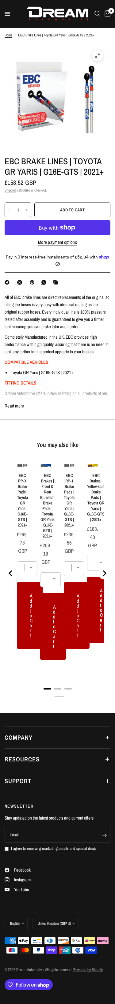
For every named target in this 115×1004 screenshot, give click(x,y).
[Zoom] (97, 55)
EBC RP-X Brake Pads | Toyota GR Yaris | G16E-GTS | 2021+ (22, 500)
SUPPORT (18, 781)
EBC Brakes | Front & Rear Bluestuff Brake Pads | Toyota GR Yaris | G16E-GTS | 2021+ (47, 506)
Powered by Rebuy (57, 696)
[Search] (97, 14)
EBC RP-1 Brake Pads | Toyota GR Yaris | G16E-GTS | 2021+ (69, 500)
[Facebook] (8, 282)
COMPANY (19, 737)
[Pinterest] (33, 282)
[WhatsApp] (45, 282)
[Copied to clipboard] (56, 282)
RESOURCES (22, 759)
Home (8, 35)
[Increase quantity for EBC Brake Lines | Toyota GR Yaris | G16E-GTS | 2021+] (26, 210)
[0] (106, 14)
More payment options (57, 242)
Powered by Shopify (88, 969)
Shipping (10, 190)
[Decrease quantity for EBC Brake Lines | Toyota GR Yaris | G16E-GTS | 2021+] (9, 210)
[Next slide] (104, 573)
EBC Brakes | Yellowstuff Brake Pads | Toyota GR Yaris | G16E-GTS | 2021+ (96, 497)
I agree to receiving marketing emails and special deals (53, 848)
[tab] (47, 689)
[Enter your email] (104, 835)
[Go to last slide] (11, 573)
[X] (21, 282)
